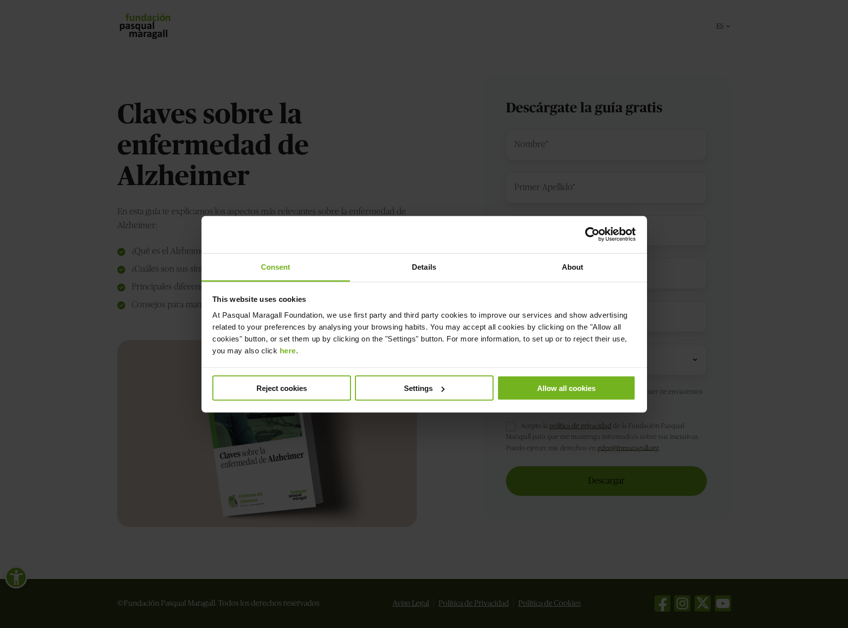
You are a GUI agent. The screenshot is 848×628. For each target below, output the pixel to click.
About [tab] (573, 266)
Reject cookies (281, 388)
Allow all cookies (566, 388)
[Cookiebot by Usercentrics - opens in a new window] (592, 234)
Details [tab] (424, 266)
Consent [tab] (276, 266)
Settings (418, 388)
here (288, 350)
